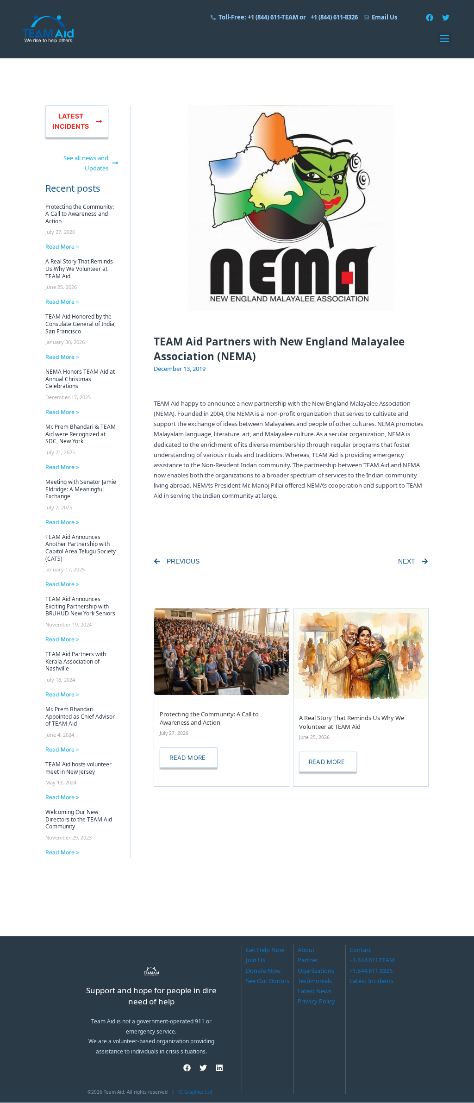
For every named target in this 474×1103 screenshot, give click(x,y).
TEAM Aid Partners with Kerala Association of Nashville (75, 661)
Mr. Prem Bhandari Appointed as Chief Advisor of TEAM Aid (80, 716)
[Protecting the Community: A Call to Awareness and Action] (221, 651)
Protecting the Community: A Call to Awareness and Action (79, 214)
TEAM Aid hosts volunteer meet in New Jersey (78, 768)
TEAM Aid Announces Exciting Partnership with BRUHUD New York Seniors (80, 606)
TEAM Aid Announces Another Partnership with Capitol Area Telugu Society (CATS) (80, 548)
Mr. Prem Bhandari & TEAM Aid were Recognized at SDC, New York (80, 434)
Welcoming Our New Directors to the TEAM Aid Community (78, 819)
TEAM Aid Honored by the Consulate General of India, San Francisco (80, 324)
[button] (444, 39)
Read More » (62, 246)
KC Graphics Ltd (194, 1092)
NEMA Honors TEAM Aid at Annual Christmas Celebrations (80, 379)
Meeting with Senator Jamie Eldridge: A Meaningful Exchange (80, 489)
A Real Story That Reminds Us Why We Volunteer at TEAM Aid (79, 268)
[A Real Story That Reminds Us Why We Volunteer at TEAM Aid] (360, 653)
